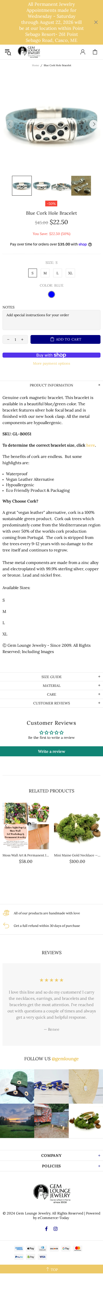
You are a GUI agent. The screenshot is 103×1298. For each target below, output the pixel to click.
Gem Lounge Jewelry (29, 52)
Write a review (51, 751)
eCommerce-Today (53, 1217)
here (90, 445)
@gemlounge (65, 1059)
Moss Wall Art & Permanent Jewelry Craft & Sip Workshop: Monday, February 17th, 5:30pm (25, 855)
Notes (8, 307)
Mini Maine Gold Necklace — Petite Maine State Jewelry (77, 855)
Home (35, 65)
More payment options (51, 363)
